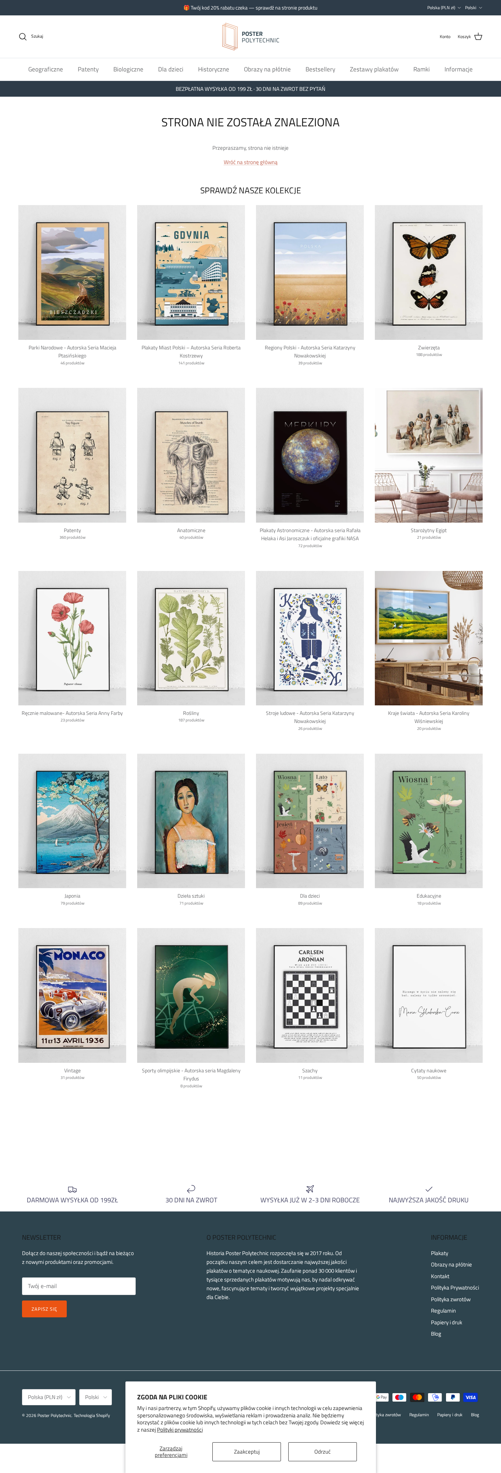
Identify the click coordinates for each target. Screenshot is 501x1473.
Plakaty (439, 1253)
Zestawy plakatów (374, 69)
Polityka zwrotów (451, 1299)
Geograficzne (45, 69)
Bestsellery (320, 69)
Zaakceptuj (247, 1451)
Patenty (88, 69)
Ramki (421, 69)
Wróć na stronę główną (251, 162)
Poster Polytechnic (54, 1415)
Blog (436, 1333)
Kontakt (440, 1276)
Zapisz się (44, 1309)
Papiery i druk (446, 1322)
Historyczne (213, 69)
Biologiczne (128, 69)
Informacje (459, 69)
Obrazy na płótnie (267, 69)
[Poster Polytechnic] (250, 37)
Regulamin (443, 1310)
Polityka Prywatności (455, 1287)
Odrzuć (322, 1451)
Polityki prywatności (180, 1429)
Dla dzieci (170, 69)
